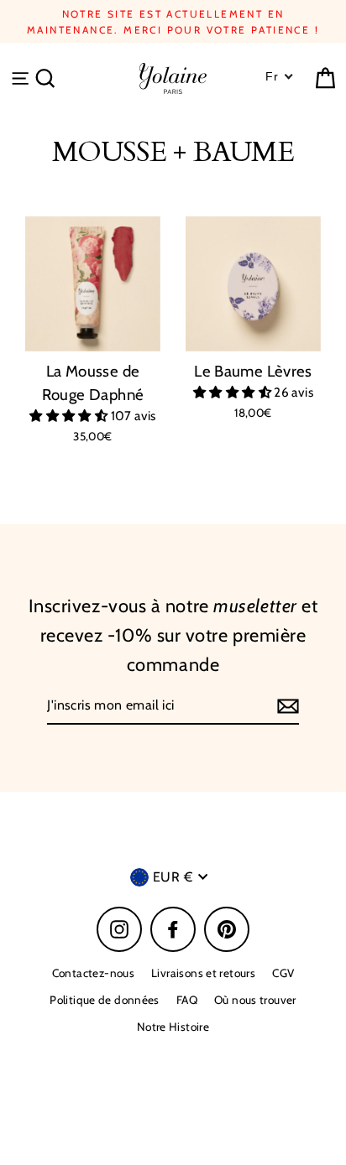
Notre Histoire (173, 1026)
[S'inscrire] (285, 706)
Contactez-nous (93, 973)
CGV (283, 973)
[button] (69, 416)
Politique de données (105, 999)
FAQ (186, 999)
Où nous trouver (255, 999)
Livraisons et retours (203, 973)
